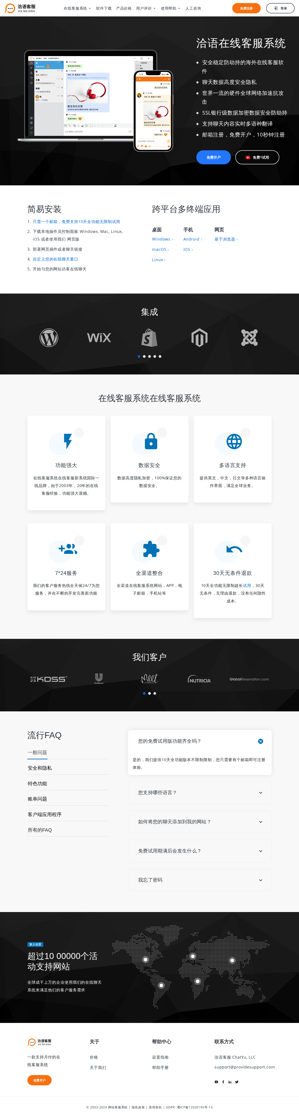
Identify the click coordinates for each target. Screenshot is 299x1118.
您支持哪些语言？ (157, 792)
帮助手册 (160, 1067)
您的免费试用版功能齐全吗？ (170, 741)
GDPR (170, 1107)
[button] (139, 356)
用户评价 (144, 8)
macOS (159, 249)
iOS (186, 249)
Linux (157, 259)
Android (191, 239)
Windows (161, 239)
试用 (247, 585)
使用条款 (155, 1107)
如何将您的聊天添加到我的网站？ (174, 821)
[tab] (37, 754)
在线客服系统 (75, 8)
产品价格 (124, 8)
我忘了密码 (150, 880)
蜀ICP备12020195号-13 (195, 1107)
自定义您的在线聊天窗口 (55, 259)
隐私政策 (138, 1107)
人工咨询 (193, 8)
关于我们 (98, 1067)
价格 (94, 1057)
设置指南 (160, 1057)
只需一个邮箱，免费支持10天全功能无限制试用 (76, 221)
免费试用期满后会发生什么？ (170, 851)
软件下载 (104, 8)
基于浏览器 (225, 239)
